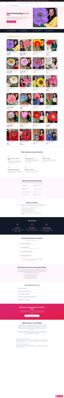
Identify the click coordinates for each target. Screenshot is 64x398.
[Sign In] (56, 3)
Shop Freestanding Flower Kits (31, 315)
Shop (10, 5)
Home (7, 5)
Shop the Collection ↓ (11, 21)
